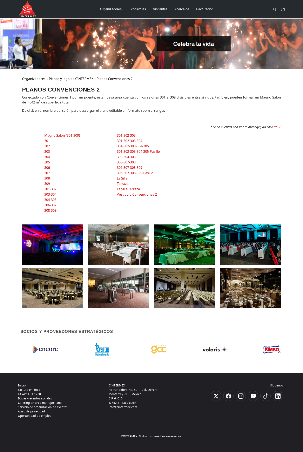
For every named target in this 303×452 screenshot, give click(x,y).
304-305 (50, 199)
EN (283, 9)
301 (47, 141)
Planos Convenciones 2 (115, 78)
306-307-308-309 (129, 167)
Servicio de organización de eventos (43, 407)
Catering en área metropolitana (40, 403)
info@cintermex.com (123, 407)
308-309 (50, 210)
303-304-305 (126, 157)
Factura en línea (29, 390)
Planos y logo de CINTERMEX (71, 78)
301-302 (50, 189)
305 (47, 162)
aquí (277, 127)
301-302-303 (126, 135)
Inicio (22, 385)
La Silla (122, 178)
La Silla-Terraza (128, 189)
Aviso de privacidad (31, 411)
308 (47, 178)
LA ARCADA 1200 (29, 394)
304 (47, 157)
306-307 (50, 205)
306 (47, 167)
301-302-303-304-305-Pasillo (138, 151)
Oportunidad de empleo (34, 416)
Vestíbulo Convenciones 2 (137, 194)
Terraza (123, 183)
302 (47, 146)
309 (47, 183)
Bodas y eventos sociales (35, 398)
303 (47, 151)
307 (47, 173)
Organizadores (34, 78)
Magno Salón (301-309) (62, 135)
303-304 (50, 194)
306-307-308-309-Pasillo (135, 173)
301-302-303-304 (129, 141)
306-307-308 (126, 162)
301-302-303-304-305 (133, 146)
